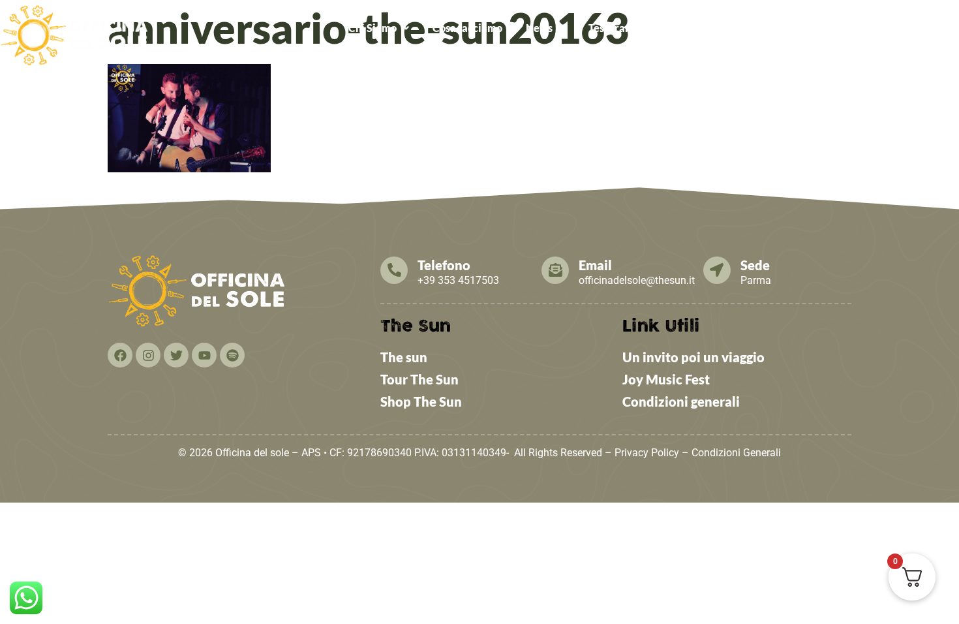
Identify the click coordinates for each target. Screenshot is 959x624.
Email (595, 265)
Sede (755, 265)
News (539, 28)
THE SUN (925, 28)
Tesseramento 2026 (634, 28)
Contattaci (854, 28)
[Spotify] (232, 355)
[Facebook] (120, 355)
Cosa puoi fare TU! (749, 28)
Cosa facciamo (467, 28)
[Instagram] (148, 355)
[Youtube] (204, 355)
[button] (379, 28)
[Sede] (717, 270)
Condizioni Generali (736, 452)
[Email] (555, 270)
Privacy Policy (647, 452)
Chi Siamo (372, 28)
